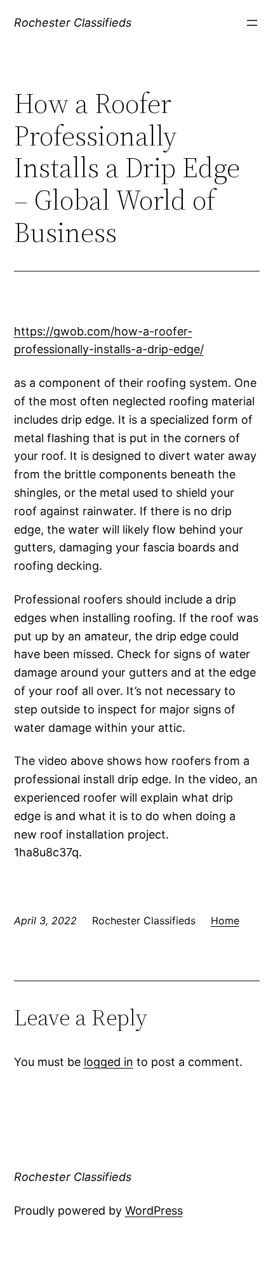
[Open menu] (252, 22)
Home (225, 920)
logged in (108, 1062)
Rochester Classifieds (72, 22)
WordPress (154, 1210)
